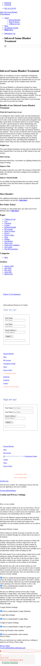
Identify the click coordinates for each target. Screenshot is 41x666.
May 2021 (7, 270)
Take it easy (8, 243)
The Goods (8, 247)
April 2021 (8, 272)
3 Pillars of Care (10, 219)
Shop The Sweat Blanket (8, 12)
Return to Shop (18, 660)
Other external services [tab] (8, 588)
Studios (7, 239)
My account (8, 229)
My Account (7, 360)
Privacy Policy (9, 235)
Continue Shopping (10, 662)
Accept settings (5, 490)
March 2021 (8, 274)
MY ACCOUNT (10, 8)
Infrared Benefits (10, 227)
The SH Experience (11, 249)
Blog (6, 257)
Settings (13, 490)
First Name (9, 318)
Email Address (10, 330)
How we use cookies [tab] (7, 504)
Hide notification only (18, 648)
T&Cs (5, 367)
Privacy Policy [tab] (5, 636)
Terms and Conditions (12, 245)
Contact (7, 225)
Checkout (7, 223)
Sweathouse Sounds (9, 363)
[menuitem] (22, 8)
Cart (5, 221)
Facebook (6, 380)
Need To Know (9, 231)
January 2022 (9, 266)
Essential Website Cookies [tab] (9, 529)
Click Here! (23, 200)
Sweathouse (8, 241)
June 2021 (7, 268)
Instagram (6, 377)
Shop (6, 237)
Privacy (7, 233)
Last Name (9, 324)
